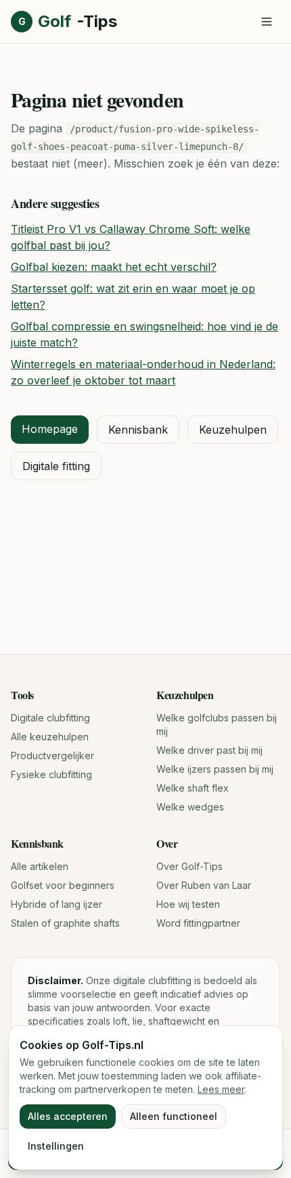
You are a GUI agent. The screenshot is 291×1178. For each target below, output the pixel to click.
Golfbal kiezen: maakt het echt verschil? (114, 267)
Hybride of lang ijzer (56, 904)
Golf (67, 21)
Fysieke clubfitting (51, 774)
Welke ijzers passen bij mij (214, 769)
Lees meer (221, 1089)
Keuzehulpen (233, 429)
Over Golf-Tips (189, 866)
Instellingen (56, 1146)
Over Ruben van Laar (203, 885)
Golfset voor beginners (62, 885)
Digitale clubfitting (50, 717)
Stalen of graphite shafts (65, 923)
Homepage (50, 429)
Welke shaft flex (192, 788)
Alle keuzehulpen (50, 736)
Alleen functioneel (173, 1116)
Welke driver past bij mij (209, 750)
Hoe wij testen (188, 904)
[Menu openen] (266, 21)
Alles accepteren (68, 1116)
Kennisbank (138, 429)
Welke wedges (190, 807)
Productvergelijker (52, 755)
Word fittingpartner (198, 923)
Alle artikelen (39, 866)
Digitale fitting (56, 466)
